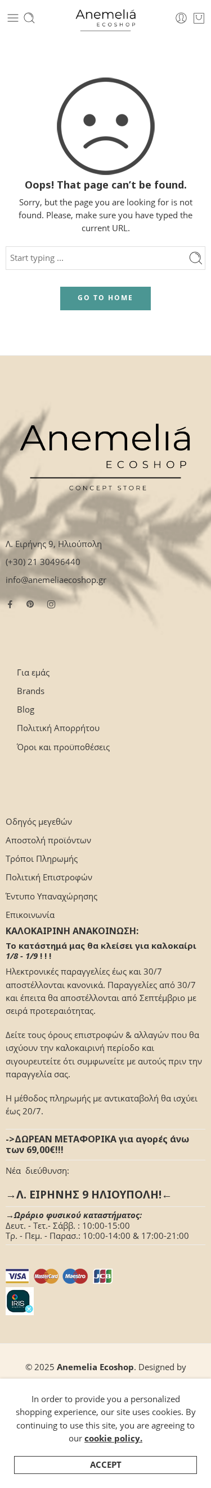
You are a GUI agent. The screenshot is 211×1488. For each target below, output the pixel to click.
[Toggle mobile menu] (13, 18)
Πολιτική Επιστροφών (49, 877)
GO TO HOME (105, 297)
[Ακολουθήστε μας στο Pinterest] (30, 604)
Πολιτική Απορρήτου (58, 728)
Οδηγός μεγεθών (39, 821)
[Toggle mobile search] (29, 18)
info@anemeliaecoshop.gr (56, 580)
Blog (25, 709)
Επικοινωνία (30, 915)
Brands (30, 691)
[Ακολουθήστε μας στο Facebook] (10, 604)
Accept (106, 1464)
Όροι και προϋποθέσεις (63, 747)
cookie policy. (113, 1438)
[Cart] (198, 18)
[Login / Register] (181, 18)
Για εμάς (33, 672)
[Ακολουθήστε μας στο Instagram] (51, 604)
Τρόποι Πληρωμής (42, 858)
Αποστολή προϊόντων (48, 840)
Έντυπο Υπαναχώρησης (51, 896)
